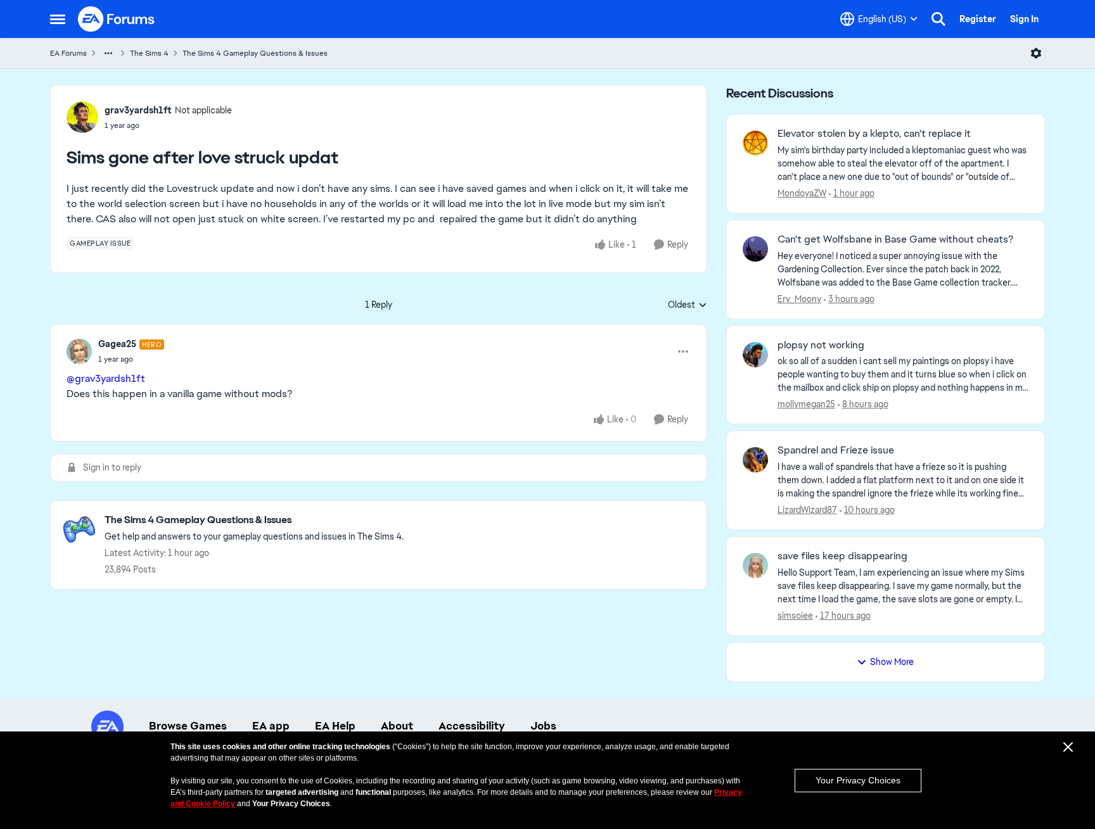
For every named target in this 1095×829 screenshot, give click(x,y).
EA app (271, 726)
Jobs (543, 726)
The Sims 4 (149, 53)
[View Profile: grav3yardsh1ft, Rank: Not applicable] (82, 117)
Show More (892, 662)
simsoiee (795, 615)
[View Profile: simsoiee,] (755, 565)
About (397, 726)
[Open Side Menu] (58, 18)
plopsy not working (821, 345)
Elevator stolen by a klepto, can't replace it (874, 133)
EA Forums (68, 53)
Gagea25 (117, 344)
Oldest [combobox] (687, 305)
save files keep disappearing (842, 556)
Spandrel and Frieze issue (836, 450)
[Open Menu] (1036, 53)
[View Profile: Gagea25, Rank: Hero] (79, 351)
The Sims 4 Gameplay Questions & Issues (255, 53)
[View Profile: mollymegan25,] (755, 354)
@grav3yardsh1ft (106, 378)
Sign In (1024, 19)
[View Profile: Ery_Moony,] (755, 249)
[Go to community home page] (116, 19)
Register (977, 19)
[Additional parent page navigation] (108, 53)
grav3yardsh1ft (138, 110)
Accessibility (472, 726)
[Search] (938, 19)
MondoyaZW (802, 193)
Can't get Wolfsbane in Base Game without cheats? (895, 239)
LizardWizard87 (807, 510)
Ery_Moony (799, 299)
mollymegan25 (806, 404)
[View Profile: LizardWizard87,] (755, 459)
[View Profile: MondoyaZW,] (755, 143)
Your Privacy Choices (858, 780)
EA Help (335, 726)
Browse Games (188, 726)
